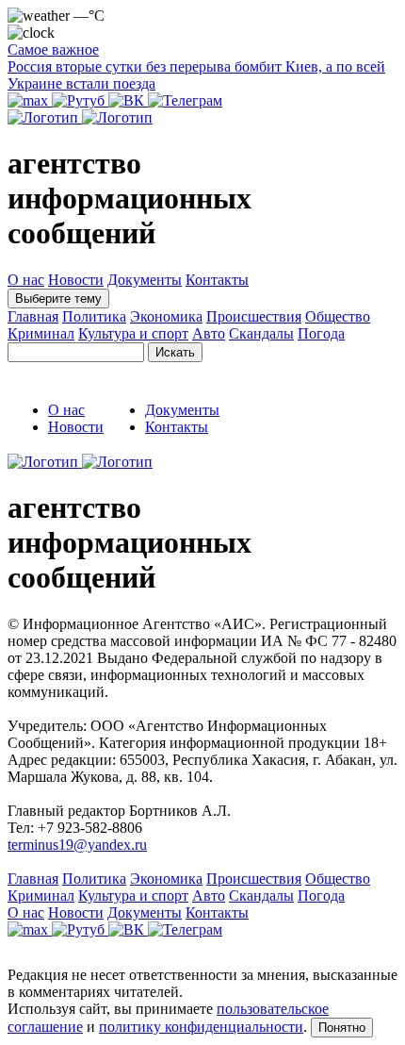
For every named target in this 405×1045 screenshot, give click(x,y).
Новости (76, 280)
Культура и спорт (133, 333)
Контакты (217, 280)
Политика (94, 316)
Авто (208, 333)
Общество (337, 316)
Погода (321, 333)
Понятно (341, 1027)
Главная (33, 316)
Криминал (41, 333)
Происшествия (253, 316)
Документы (144, 280)
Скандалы (261, 333)
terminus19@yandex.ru (77, 845)
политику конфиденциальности (201, 1027)
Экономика (166, 316)
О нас (26, 280)
